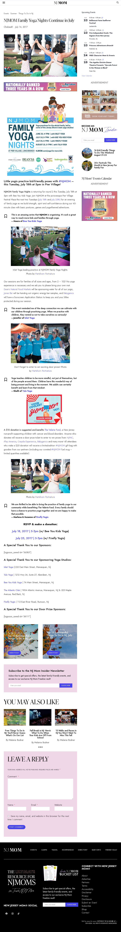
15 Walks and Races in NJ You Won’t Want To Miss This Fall (66, 733)
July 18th (43, 199)
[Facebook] (7, 913)
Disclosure (87, 899)
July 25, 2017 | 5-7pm (29, 538)
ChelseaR (8, 26)
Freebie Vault (111, 850)
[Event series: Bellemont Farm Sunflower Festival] (102, 18)
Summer (14, 13)
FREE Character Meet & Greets (102, 55)
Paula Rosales (53, 642)
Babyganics (68, 293)
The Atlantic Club (12, 590)
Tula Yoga (27, 391)
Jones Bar (8, 293)
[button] (39, 747)
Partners (85, 882)
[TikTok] (18, 913)
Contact (85, 912)
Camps (44, 850)
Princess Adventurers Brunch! (101, 45)
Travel (55, 850)
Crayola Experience (27, 441)
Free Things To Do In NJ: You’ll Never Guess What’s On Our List (14, 733)
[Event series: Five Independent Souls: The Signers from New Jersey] (103, 30)
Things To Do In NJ (26, 13)
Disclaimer (86, 892)
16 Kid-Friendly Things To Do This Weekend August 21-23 (104, 153)
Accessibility (87, 889)
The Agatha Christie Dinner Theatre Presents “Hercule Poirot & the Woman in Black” (103, 65)
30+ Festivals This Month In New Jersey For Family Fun (105, 165)
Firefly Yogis (42, 517)
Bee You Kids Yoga (32, 221)
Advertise (86, 879)
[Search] (118, 2)
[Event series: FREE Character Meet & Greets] (102, 53)
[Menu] (3, 2)
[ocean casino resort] (44, 409)
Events (6, 13)
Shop (84, 909)
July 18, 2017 (55, 646)
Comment (12, 776)
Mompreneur (68, 850)
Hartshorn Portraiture (45, 273)
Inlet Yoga (30, 317)
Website (58, 804)
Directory (82, 850)
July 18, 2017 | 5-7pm (25, 531)
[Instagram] (13, 913)
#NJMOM (65, 181)
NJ (60, 2)
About (84, 875)
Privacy (85, 895)
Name (11, 804)
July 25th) (56, 199)
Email (34, 804)
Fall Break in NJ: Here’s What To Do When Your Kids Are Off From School (40, 734)
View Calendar (87, 76)
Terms (84, 885)
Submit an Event (89, 902)
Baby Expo (96, 850)
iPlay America (10, 441)
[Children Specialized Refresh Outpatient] (40, 86)
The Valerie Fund (52, 429)
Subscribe (86, 906)
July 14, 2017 (21, 26)
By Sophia (12, 646)
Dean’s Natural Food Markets (17, 289)
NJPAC (70, 437)
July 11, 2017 (25, 646)
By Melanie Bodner (15, 740)
